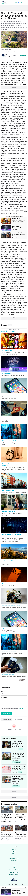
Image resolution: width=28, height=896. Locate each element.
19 (16, 55)
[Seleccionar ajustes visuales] (21, 2)
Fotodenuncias (14, 860)
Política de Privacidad (14, 872)
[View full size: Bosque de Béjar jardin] (14, 39)
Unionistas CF (15, 785)
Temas (14, 856)
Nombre (3, 691)
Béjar (10, 325)
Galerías (14, 849)
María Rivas (24, 819)
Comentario (4, 697)
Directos (14, 851)
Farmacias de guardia (14, 858)
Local (21, 749)
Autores (14, 853)
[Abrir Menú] (25, 2)
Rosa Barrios (4, 840)
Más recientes (7, 719)
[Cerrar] (26, 887)
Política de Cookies (14, 874)
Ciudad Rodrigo (16, 762)
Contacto (14, 867)
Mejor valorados (19, 719)
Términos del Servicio (14, 869)
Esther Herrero (4, 821)
